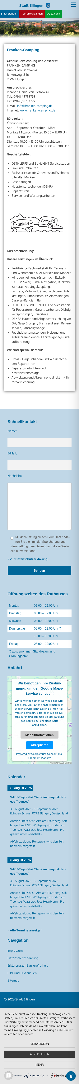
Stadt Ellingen (9, 13)
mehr (39, 1064)
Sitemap (13, 980)
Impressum (15, 950)
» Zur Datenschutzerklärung (27, 559)
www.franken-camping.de (37, 110)
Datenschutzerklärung (22, 958)
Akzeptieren (39, 745)
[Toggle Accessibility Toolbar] (71, 1076)
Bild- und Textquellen (22, 973)
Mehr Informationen (39, 735)
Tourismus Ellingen (32, 13)
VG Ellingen (53, 13)
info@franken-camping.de (35, 106)
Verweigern (39, 1044)
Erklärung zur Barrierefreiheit (27, 965)
